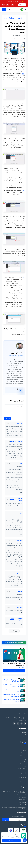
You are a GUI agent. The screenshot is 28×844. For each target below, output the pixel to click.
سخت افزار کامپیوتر (22, 777)
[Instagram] (14, 723)
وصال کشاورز (19, 591)
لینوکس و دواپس (23, 755)
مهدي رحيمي (19, 607)
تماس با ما (24, 737)
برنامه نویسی (24, 761)
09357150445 (22, 797)
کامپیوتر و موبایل (23, 764)
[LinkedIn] (18, 723)
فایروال (25, 766)
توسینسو (23, 17)
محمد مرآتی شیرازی (16, 35)
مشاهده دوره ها (22, 4)
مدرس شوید (24, 732)
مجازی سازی (24, 750)
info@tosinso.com (21, 795)
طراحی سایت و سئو (23, 770)
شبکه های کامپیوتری (22, 746)
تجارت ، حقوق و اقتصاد (22, 782)
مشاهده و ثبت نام (14, 671)
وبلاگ (25, 734)
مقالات (18, 17)
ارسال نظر (8, 418)
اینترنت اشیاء (24, 775)
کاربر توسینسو (19, 423)
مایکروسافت (24, 748)
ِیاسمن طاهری (19, 540)
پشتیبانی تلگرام (22, 805)
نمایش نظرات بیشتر (14, 631)
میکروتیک (24, 757)
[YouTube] (25, 723)
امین (21, 463)
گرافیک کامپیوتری (23, 773)
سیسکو (25, 759)
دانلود (23, 73)
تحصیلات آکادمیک (23, 779)
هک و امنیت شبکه (11, 17)
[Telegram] (21, 723)
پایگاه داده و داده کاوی (22, 768)
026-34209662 (22, 800)
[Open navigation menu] (25, 9)
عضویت (5, 820)
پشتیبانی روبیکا (22, 802)
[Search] (13, 9)
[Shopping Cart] (9, 9)
